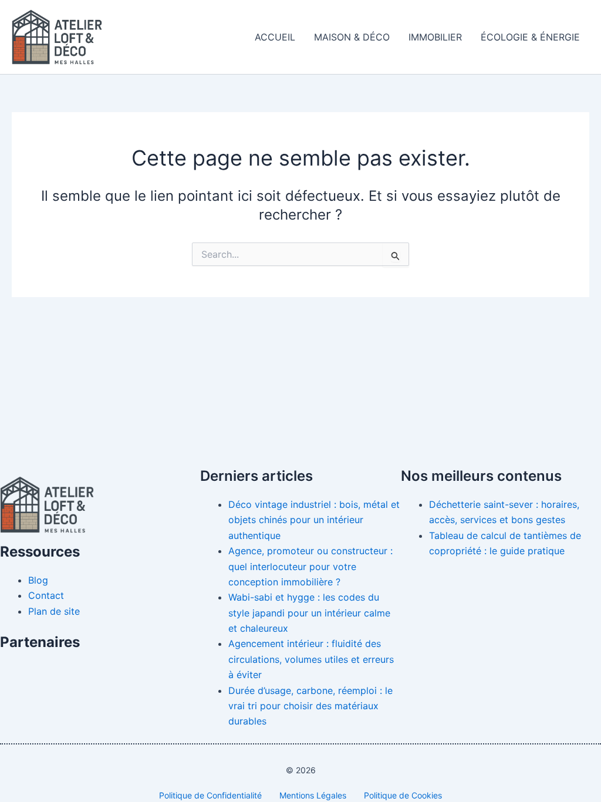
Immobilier (435, 37)
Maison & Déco (352, 37)
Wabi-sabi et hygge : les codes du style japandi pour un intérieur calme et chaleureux (309, 612)
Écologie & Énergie (530, 37)
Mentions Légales (312, 795)
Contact (46, 595)
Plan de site (54, 611)
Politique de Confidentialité (210, 795)
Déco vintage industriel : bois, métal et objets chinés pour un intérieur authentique (314, 519)
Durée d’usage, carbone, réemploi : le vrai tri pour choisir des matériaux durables (310, 706)
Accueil (275, 37)
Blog (38, 580)
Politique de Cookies (403, 795)
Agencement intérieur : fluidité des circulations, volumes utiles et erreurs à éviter (311, 659)
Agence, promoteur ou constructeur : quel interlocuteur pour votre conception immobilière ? (310, 566)
